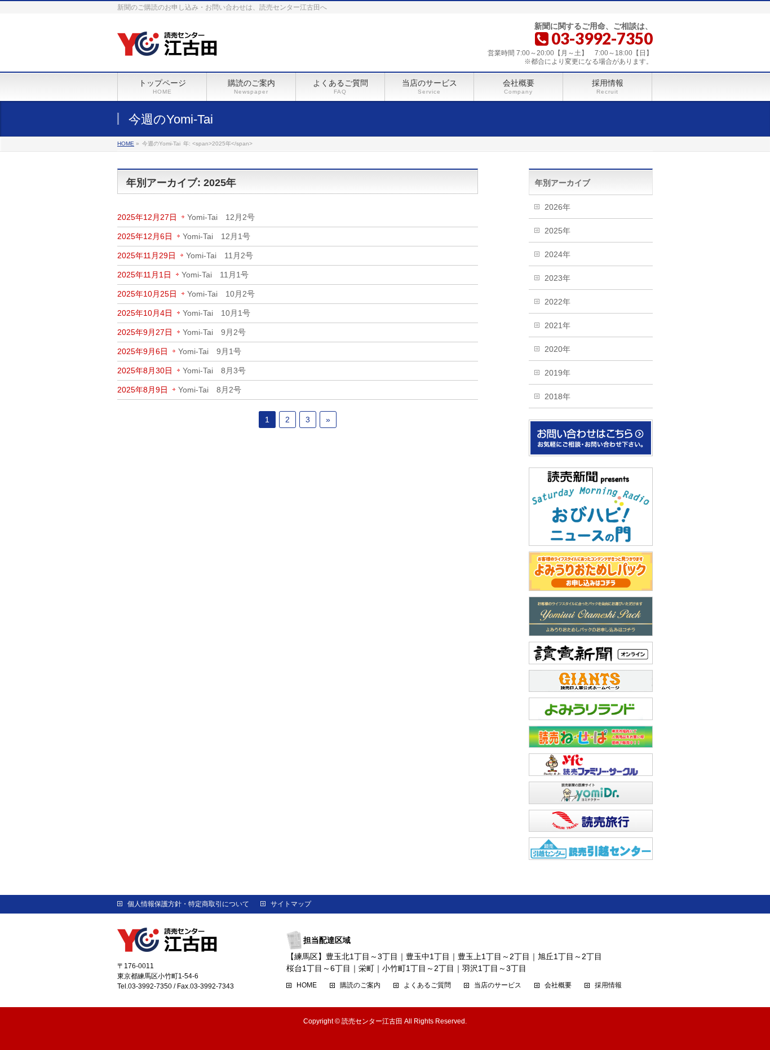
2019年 (557, 372)
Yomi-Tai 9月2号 (214, 332)
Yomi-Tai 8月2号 (209, 389)
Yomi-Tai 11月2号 (219, 255)
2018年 (557, 396)
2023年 (557, 278)
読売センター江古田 (372, 1021)
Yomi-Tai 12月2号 (221, 217)
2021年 (557, 325)
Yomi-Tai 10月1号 (216, 312)
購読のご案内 (360, 985)
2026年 (557, 206)
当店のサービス (497, 985)
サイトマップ (291, 904)
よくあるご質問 (427, 985)
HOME (307, 985)
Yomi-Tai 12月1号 (216, 236)
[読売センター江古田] (167, 44)
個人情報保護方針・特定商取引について (188, 904)
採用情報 (608, 985)
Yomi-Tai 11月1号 (215, 274)
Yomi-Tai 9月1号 (209, 351)
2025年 (557, 230)
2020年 (557, 349)
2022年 (557, 301)
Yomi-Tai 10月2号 (221, 293)
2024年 (557, 254)
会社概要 (558, 985)
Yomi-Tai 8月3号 (214, 370)
